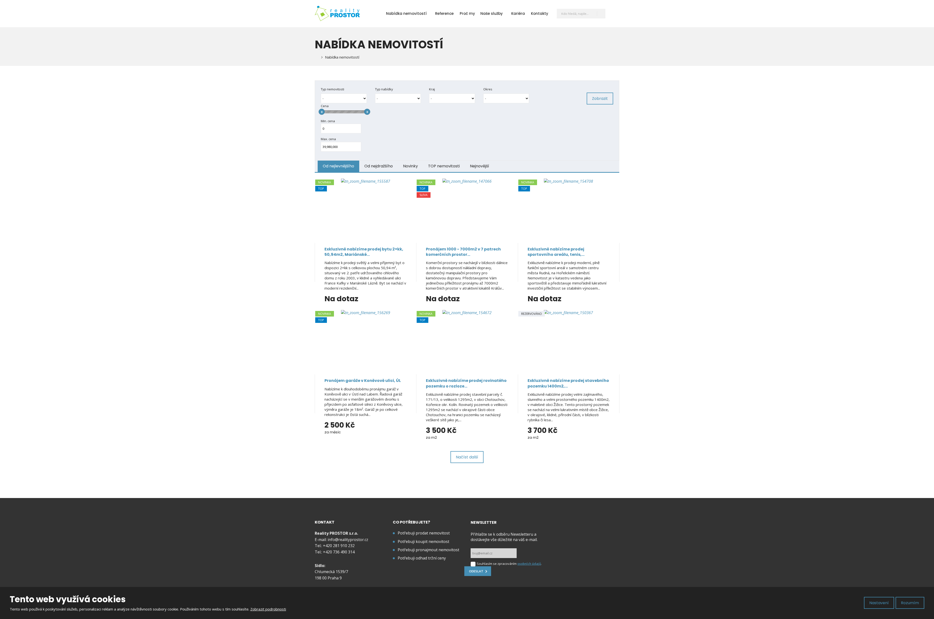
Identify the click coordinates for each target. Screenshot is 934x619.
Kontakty (539, 13)
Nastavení (879, 603)
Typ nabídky (384, 89)
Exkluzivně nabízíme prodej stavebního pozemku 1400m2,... (568, 383)
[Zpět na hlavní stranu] (337, 13)
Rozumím (910, 603)
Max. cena (328, 139)
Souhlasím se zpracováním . (509, 563)
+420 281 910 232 (339, 545)
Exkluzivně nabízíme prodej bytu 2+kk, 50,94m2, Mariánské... (363, 251)
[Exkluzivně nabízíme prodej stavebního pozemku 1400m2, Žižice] (568, 340)
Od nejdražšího (378, 166)
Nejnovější (479, 166)
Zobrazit (600, 98)
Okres (487, 89)
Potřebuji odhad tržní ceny (422, 558)
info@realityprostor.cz (348, 539)
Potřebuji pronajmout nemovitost (428, 549)
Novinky (410, 166)
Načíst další (467, 457)
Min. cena (328, 121)
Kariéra (518, 13)
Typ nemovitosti (332, 89)
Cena (325, 106)
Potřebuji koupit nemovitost (423, 541)
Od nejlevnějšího (338, 166)
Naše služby (491, 13)
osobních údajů (529, 563)
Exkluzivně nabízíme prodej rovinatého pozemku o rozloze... (466, 383)
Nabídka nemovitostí (406, 13)
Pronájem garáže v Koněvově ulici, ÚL (362, 380)
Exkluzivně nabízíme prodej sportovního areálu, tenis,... (556, 251)
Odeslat (476, 571)
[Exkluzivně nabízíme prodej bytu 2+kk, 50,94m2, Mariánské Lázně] (365, 209)
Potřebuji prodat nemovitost (424, 533)
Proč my (467, 13)
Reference (444, 13)
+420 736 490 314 (339, 552)
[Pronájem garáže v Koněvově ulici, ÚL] (365, 340)
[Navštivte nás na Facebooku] (613, 13)
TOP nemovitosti (444, 166)
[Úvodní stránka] (316, 57)
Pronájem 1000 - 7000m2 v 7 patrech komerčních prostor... (463, 251)
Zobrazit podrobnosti (268, 609)
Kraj (432, 89)
